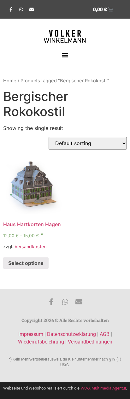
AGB (104, 334)
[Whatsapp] (21, 9)
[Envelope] (31, 9)
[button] (65, 55)
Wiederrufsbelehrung (41, 342)
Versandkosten (30, 246)
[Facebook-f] (10, 9)
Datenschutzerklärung (71, 334)
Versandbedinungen (90, 342)
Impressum (30, 334)
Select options (26, 263)
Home (9, 81)
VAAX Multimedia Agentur (103, 388)
